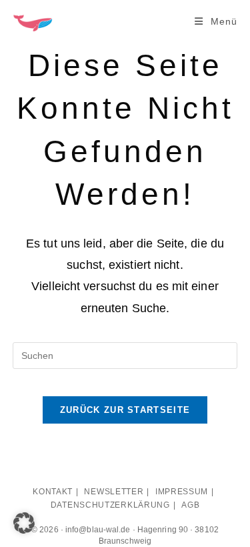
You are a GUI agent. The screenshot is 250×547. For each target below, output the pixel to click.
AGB (190, 505)
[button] (24, 523)
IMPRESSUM (181, 491)
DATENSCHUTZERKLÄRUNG (110, 505)
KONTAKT (53, 491)
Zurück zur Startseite (125, 410)
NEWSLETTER (113, 491)
